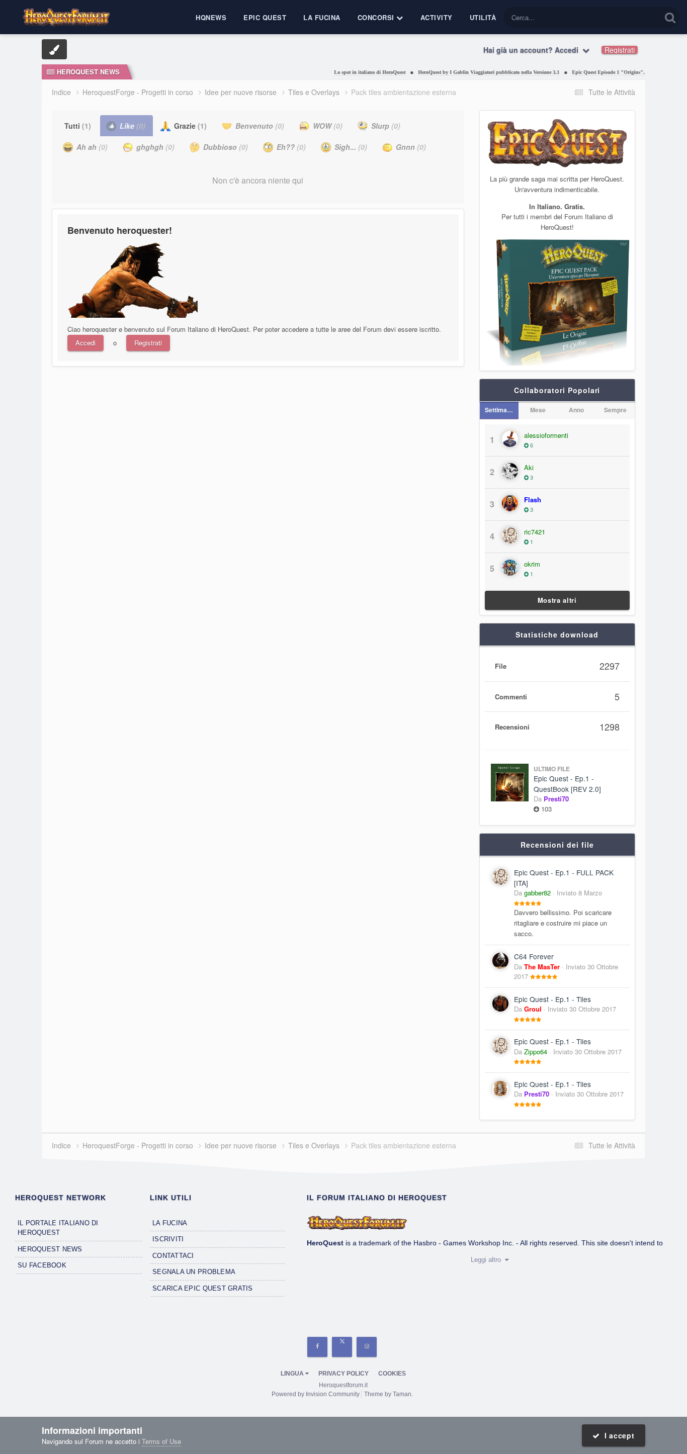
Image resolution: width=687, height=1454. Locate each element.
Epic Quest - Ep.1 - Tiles (552, 999)
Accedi (85, 342)
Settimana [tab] (499, 409)
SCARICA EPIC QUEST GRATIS (202, 1288)
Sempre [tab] (615, 409)
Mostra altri (557, 600)
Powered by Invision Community (316, 1394)
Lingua (293, 1373)
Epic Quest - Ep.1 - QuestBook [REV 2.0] (567, 783)
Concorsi (377, 17)
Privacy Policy (343, 1373)
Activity (436, 17)
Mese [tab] (538, 409)
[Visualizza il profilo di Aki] (510, 471)
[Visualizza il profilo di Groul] (500, 1003)
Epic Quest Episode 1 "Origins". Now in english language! (618, 72)
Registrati (620, 50)
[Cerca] (670, 17)
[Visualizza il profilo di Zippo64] (500, 1045)
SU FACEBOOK (42, 1265)
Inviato (579, 892)
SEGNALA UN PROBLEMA (193, 1272)
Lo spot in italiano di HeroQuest (351, 72)
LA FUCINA (169, 1223)
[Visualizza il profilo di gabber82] (500, 876)
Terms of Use (161, 1441)
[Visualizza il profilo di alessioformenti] (510, 438)
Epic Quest (264, 17)
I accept (616, 1435)
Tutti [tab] (77, 126)
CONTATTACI (173, 1255)
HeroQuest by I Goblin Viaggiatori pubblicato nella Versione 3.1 (470, 72)
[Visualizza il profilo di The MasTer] (500, 960)
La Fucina (321, 17)
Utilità (483, 17)
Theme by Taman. (388, 1394)
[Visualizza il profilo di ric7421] (510, 535)
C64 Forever (534, 956)
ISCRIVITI (168, 1239)
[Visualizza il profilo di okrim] (510, 567)
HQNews (211, 17)
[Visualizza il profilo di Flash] (510, 503)
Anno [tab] (576, 409)
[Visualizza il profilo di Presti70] (500, 1088)
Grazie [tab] (189, 126)
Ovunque (634, 17)
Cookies (392, 1373)
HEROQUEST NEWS (50, 1249)
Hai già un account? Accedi (532, 50)
